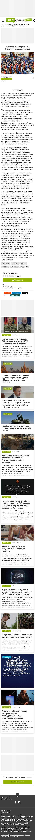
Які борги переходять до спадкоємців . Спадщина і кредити (14, 548)
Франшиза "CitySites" (7, 799)
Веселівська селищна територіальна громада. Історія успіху (16, 674)
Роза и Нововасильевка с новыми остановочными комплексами (16, 670)
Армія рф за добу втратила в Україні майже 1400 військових (16, 427)
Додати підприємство (17, 782)
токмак (6, 263)
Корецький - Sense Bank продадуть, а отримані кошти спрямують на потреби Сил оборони (16, 403)
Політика (3, 81)
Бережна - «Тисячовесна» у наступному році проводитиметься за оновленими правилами (14, 714)
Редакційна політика (13, 836)
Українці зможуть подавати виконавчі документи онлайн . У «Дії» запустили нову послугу (17, 591)
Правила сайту (20, 835)
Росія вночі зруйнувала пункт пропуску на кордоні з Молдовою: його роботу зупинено (15, 459)
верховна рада (19, 263)
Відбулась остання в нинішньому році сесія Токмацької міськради (17, 662)
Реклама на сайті (6, 797)
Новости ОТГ (16, 657)
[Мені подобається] (33, 78)
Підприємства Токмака (14, 777)
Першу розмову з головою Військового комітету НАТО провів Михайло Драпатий (15, 341)
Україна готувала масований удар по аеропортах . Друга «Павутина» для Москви (15, 377)
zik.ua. (27, 106)
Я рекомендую (18, 280)
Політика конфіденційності (8, 835)
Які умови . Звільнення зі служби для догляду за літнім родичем (17, 635)
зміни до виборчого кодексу (15, 267)
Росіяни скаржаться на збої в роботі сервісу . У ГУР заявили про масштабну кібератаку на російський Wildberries (16, 504)
